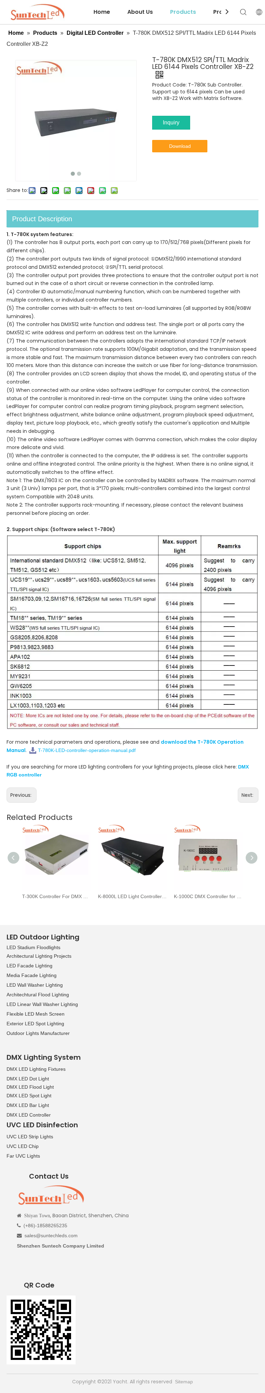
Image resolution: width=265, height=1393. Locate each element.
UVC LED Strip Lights (30, 1136)
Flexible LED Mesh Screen (36, 1014)
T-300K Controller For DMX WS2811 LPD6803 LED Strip (56, 896)
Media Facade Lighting (32, 975)
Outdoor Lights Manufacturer (38, 1033)
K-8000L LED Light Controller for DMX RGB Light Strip (132, 896)
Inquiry (171, 122)
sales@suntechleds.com (51, 1235)
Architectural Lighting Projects (39, 956)
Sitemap (184, 1381)
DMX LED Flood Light (30, 1087)
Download (180, 146)
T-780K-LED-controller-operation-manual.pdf (87, 750)
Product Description (42, 219)
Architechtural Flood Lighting (38, 994)
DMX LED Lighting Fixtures (36, 1069)
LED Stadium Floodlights (33, 947)
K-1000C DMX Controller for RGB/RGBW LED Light (208, 896)
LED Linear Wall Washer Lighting (42, 1004)
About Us (140, 12)
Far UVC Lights (23, 1156)
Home (102, 12)
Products (183, 12)
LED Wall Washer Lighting (35, 985)
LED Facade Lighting (29, 965)
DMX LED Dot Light (28, 1078)
